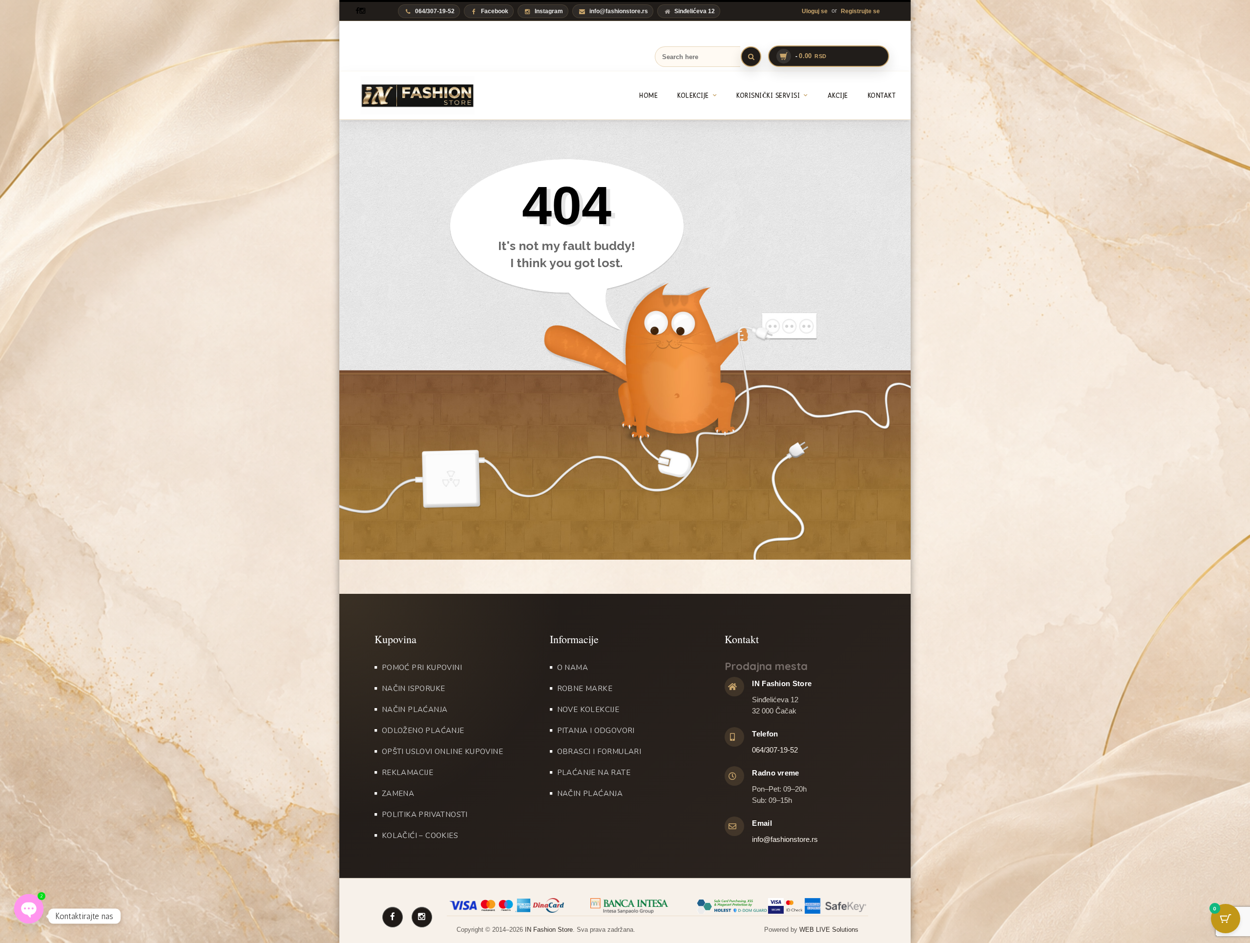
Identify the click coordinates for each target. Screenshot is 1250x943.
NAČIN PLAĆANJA (415, 709)
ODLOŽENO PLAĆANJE (423, 730)
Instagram (549, 11)
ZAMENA (398, 793)
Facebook (494, 11)
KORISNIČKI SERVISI (768, 95)
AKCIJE (838, 95)
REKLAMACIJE (407, 772)
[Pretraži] (751, 56)
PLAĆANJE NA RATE (593, 772)
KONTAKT (882, 95)
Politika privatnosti (425, 814)
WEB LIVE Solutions (828, 929)
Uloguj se (815, 11)
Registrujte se (860, 11)
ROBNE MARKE (584, 688)
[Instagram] (362, 11)
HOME (648, 95)
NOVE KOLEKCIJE (588, 709)
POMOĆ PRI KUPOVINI (422, 667)
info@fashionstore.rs (618, 11)
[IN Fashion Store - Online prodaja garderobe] (406, 95)
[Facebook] (357, 11)
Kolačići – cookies (420, 835)
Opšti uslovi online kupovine (442, 751)
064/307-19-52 (775, 750)
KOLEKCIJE (693, 95)
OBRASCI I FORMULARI (599, 751)
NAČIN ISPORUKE (413, 688)
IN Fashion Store (549, 929)
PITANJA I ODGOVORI (596, 730)
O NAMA (572, 667)
